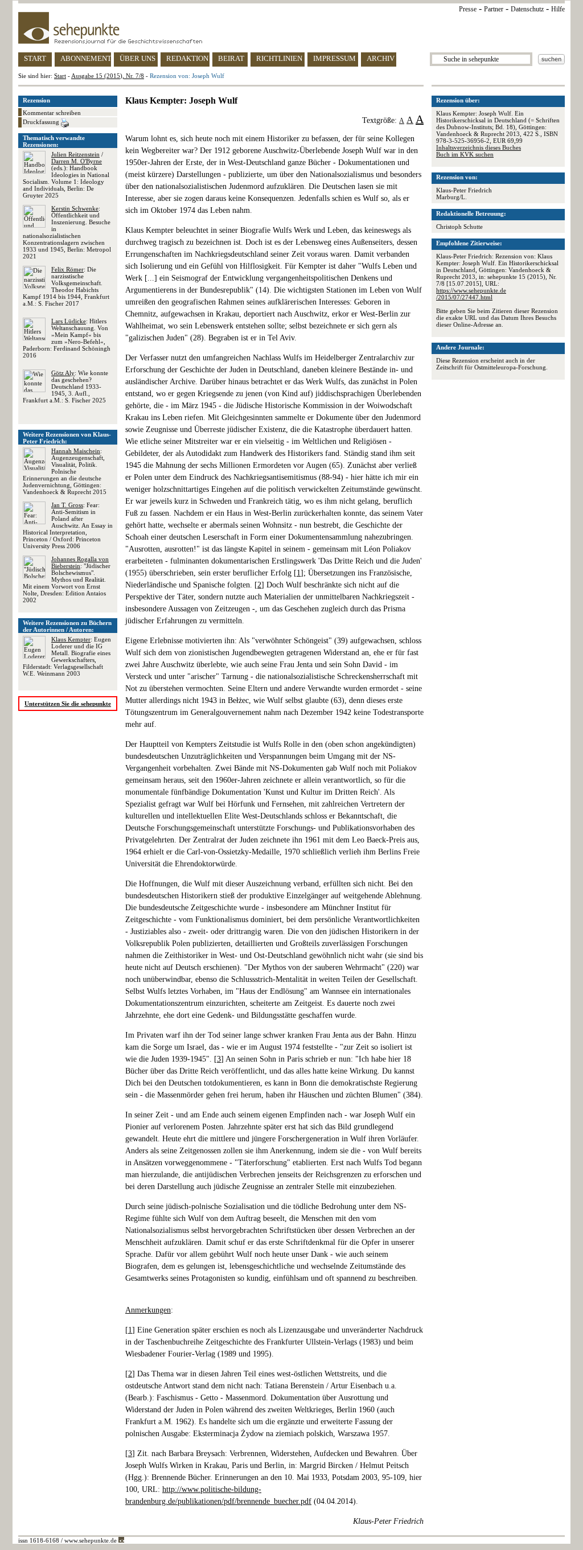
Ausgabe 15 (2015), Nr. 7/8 (107, 75)
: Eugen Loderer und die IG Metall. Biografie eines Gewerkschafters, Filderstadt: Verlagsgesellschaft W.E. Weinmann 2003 (67, 656)
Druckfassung (42, 121)
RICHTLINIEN (279, 58)
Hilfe (558, 9)
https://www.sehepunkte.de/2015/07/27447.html (471, 294)
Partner (493, 9)
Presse (468, 9)
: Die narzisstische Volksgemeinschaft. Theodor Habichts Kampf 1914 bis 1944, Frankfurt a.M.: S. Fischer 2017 (66, 286)
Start (60, 75)
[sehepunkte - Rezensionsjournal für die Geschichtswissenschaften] (291, 28)
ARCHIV (381, 58)
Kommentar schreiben (52, 112)
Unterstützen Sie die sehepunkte (67, 703)
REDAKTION (187, 58)
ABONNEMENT (85, 58)
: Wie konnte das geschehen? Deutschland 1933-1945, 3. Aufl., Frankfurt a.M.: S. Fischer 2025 (65, 386)
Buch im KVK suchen (465, 154)
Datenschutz (527, 9)
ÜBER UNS (137, 58)
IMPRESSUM (334, 58)
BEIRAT (231, 58)
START (35, 58)
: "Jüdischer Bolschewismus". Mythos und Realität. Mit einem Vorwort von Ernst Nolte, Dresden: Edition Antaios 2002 (66, 579)
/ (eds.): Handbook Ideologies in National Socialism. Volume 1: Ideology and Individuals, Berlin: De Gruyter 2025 (66, 175)
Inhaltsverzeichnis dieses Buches (478, 147)
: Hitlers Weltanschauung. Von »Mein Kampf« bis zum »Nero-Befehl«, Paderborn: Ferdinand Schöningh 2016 (66, 338)
